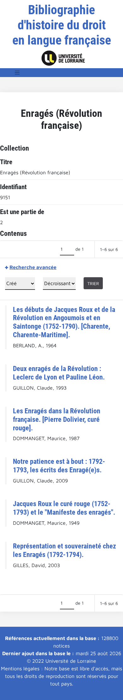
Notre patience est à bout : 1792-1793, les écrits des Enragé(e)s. (59, 465)
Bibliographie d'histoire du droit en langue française (61, 25)
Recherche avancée (32, 267)
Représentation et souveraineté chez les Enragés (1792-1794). (64, 550)
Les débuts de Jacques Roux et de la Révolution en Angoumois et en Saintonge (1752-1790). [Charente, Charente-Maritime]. (64, 322)
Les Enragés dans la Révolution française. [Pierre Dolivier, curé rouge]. (56, 419)
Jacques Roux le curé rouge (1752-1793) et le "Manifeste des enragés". (64, 508)
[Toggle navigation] (17, 72)
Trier (93, 283)
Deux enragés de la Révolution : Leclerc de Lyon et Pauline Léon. (59, 372)
